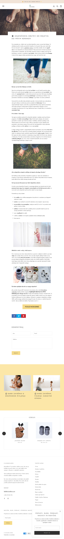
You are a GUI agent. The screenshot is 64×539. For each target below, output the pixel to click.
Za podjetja (37, 471)
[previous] (4, 433)
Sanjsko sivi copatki (44, 440)
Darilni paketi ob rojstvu (40, 484)
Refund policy (38, 505)
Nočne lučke (38, 487)
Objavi (16, 353)
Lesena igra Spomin (39, 494)
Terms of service (39, 502)
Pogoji (36, 500)
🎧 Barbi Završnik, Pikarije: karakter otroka (43, 396)
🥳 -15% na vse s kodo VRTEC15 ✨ (32, 1)
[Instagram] (8, 498)
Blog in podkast (38, 492)
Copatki (37, 476)
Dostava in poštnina (39, 469)
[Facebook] (4, 498)
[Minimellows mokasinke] (32, 274)
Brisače (37, 479)
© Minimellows (8, 532)
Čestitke (37, 482)
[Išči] (57, 6)
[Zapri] (60, 511)
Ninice (36, 474)
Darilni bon (37, 489)
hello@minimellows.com (9, 491)
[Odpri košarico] (61, 6)
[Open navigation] (3, 6)
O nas (36, 466)
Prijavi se (47, 533)
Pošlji (8, 523)
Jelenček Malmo (20, 440)
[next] (60, 433)
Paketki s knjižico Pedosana (41, 497)
